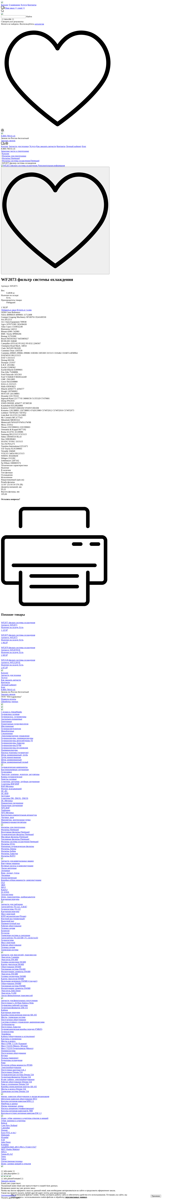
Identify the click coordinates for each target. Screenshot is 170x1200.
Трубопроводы (7, 1024)
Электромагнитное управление (15, 736)
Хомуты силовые (9, 779)
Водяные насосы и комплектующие (17, 866)
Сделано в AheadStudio (11, 712)
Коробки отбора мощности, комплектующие (21, 880)
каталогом (39, 24)
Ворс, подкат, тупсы (10, 873)
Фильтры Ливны (8, 849)
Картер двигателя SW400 (12, 964)
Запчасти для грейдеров (12, 904)
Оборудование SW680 (11, 983)
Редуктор (5, 933)
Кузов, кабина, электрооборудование (18, 1079)
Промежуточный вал (10, 923)
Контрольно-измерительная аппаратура (19, 815)
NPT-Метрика (7, 812)
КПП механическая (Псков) (13, 916)
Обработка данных (9, 701)
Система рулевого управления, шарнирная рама (22, 1022)
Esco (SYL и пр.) (8, 1132)
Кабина (4, 1010)
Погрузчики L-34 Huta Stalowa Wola (17, 1003)
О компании (14, 5)
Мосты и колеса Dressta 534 (13, 1089)
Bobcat (4, 1123)
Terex (3, 1156)
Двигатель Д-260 (8, 993)
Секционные (7, 733)
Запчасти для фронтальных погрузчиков (19, 1000)
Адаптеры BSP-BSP (10, 784)
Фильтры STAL (8, 844)
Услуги (24, 5)
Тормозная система (9, 950)
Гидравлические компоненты (14, 767)
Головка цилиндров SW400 (13, 962)
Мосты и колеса (8, 1041)
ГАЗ (3, 882)
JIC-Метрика (7, 801)
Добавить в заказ (8, 310)
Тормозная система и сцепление (15, 935)
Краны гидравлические (11, 777)
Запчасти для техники (19, 146)
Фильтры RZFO (8, 856)
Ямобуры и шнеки (9, 1103)
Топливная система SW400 (13, 969)
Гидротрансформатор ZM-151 (14, 1008)
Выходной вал (7, 921)
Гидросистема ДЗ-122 (11, 909)
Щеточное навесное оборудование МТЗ (19, 1099)
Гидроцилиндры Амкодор (13, 743)
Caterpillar (5, 1128)
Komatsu (5, 1144)
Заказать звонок (8, 141)
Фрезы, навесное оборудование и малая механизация (25, 1096)
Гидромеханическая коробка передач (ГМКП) (21, 1029)
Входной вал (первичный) (13, 919)
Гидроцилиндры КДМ (11, 745)
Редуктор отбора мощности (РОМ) (16, 1065)
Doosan (4, 1130)
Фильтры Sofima (8, 851)
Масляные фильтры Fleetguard (14, 837)
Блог (84, 146)
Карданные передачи (10, 1012)
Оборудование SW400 (11, 967)
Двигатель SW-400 (9, 959)
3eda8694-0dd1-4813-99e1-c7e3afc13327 (18, 1147)
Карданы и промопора (11, 1039)
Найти (29, 16)
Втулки (4, 1055)
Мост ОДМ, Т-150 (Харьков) (14, 1043)
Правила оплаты (8, 699)
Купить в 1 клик (24, 310)
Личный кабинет (73, 146)
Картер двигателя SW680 (12, 979)
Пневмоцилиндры (9, 750)
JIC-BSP (4, 793)
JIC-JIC (4, 791)
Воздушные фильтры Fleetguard (15, 832)
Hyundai (4, 1137)
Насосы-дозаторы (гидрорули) (14, 752)
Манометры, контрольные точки (16, 820)
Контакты (31, 5)
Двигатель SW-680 (9, 974)
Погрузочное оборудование (13, 1019)
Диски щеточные (9, 868)
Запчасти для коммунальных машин (17, 861)
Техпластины (7, 894)
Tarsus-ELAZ (7, 1154)
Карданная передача (10, 899)
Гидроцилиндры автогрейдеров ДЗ (17, 740)
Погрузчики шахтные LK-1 (13, 1070)
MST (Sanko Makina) (10, 1149)
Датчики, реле (7, 817)
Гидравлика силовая (10, 714)
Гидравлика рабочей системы (14, 1005)
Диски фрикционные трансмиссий (17, 995)
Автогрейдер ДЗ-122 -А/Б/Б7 (14, 907)
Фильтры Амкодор (9, 853)
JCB (3, 1140)
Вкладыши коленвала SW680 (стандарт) (19, 981)
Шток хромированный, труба (14, 755)
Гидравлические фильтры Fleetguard (17, 834)
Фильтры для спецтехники (13, 827)
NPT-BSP (5, 808)
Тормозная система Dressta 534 (15, 1091)
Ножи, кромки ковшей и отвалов (16, 1164)
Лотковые (5, 870)
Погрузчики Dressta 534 (12, 1072)
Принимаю (156, 1196)
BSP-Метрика (7, 786)
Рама (3, 1063)
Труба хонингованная (11, 757)
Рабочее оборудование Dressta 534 (16, 1082)
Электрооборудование (11, 1067)
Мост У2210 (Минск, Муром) (14, 1046)
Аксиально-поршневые (11, 719)
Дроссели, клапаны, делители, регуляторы (20, 774)
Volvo (3, 1159)
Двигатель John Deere (11, 991)
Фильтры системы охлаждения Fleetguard (19, 841)
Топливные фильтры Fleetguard (15, 839)
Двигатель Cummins (10, 957)
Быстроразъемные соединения (15, 769)
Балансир (5, 930)
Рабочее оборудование (11, 926)
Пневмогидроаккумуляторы (13, 822)
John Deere (6, 1142)
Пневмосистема (8, 1051)
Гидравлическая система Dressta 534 (17, 1075)
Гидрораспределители (11, 728)
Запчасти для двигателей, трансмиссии (19, 955)
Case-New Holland (9, 1125)
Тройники (5, 810)
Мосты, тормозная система (13, 1017)
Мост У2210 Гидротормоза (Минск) (17, 1048)
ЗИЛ (3, 885)
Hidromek (5, 1135)
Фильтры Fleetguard (10, 829)
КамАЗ (4, 890)
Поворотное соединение (12, 803)
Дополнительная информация (51, 165)
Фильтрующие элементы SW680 (15, 988)
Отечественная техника (11, 1161)
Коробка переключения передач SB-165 (19, 1015)
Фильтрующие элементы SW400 (15, 971)
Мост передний (8, 914)
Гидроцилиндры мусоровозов (14, 748)
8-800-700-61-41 (8, 136)
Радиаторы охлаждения (11, 1060)
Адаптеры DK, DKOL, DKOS (14, 798)
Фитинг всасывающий (11, 789)
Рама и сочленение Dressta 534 (15, 1084)
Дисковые (5, 875)
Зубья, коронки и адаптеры (13, 1120)
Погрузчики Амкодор (11, 1027)
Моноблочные (7, 731)
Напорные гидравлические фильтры (17, 846)
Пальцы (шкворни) (9, 1058)
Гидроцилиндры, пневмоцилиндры (17, 738)
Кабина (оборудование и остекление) (18, 1036)
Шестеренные (7, 726)
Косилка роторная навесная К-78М (17, 1111)
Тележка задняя (8, 928)
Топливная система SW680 (13, 986)
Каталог (4, 5)
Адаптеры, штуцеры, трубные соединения (20, 781)
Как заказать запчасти (46, 146)
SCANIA (5, 892)
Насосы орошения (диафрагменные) (17, 1108)
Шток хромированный (11, 760)
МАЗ (3, 887)
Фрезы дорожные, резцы (12, 1106)
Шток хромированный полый (14, 762)
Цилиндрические (9, 878)
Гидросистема (7, 940)
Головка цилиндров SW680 (13, 976)
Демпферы (6, 1034)
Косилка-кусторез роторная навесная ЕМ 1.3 (21, 1113)
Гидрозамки (6, 772)
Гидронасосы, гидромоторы (13, 717)
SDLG (4, 1152)
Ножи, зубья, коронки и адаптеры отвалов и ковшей (24, 1118)
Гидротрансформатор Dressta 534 (16, 1077)
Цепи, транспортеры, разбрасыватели (18, 897)
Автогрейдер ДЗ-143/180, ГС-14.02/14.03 (19, 938)
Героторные (6, 721)
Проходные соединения (12, 805)
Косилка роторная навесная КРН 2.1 (17, 1101)
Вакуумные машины (10, 863)
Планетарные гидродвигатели (14, 724)
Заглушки (5, 796)
